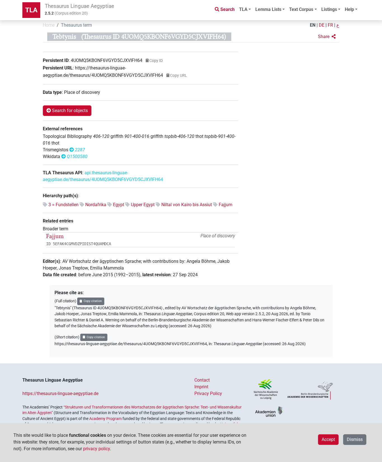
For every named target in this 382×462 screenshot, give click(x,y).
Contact (202, 380)
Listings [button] (329, 9)
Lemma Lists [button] (268, 9)
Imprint (201, 386)
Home (49, 25)
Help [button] (349, 9)
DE (321, 25)
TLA (31, 10)
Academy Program (105, 418)
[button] (326, 36)
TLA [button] (243, 9)
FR (330, 25)
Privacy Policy (208, 393)
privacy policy (96, 448)
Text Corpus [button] (301, 9)
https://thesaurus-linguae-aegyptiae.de (60, 393)
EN (312, 25)
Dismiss (355, 439)
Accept (328, 439)
